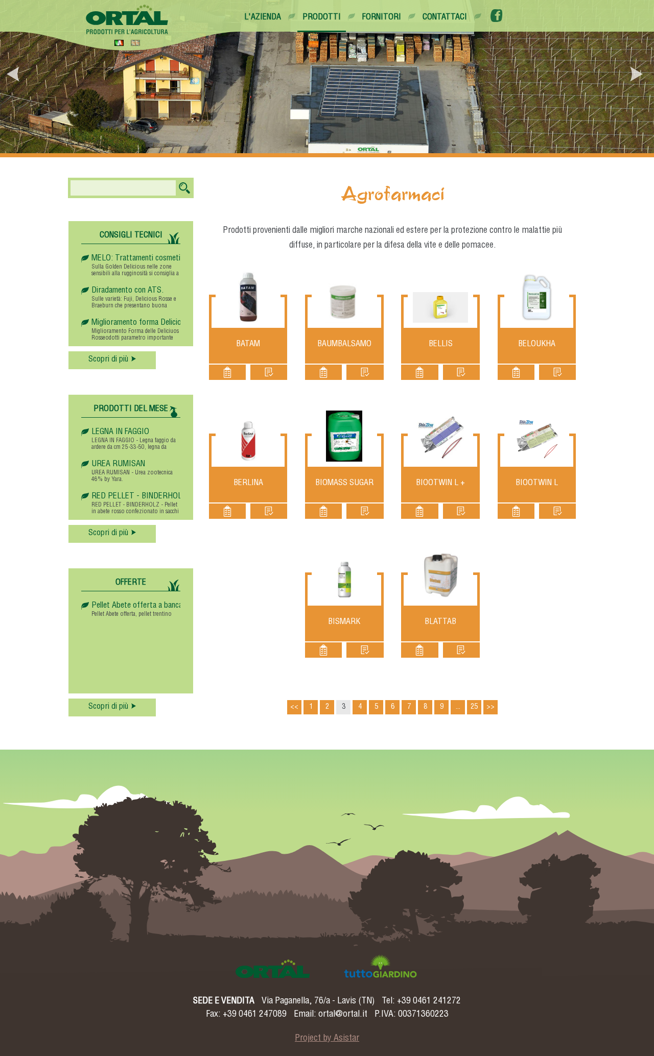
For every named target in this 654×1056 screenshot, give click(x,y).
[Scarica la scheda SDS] (268, 372)
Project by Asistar (327, 1038)
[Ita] (119, 42)
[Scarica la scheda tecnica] (227, 372)
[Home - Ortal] (127, 19)
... (458, 707)
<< (294, 707)
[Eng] (135, 42)
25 (474, 707)
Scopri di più (108, 360)
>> (490, 707)
